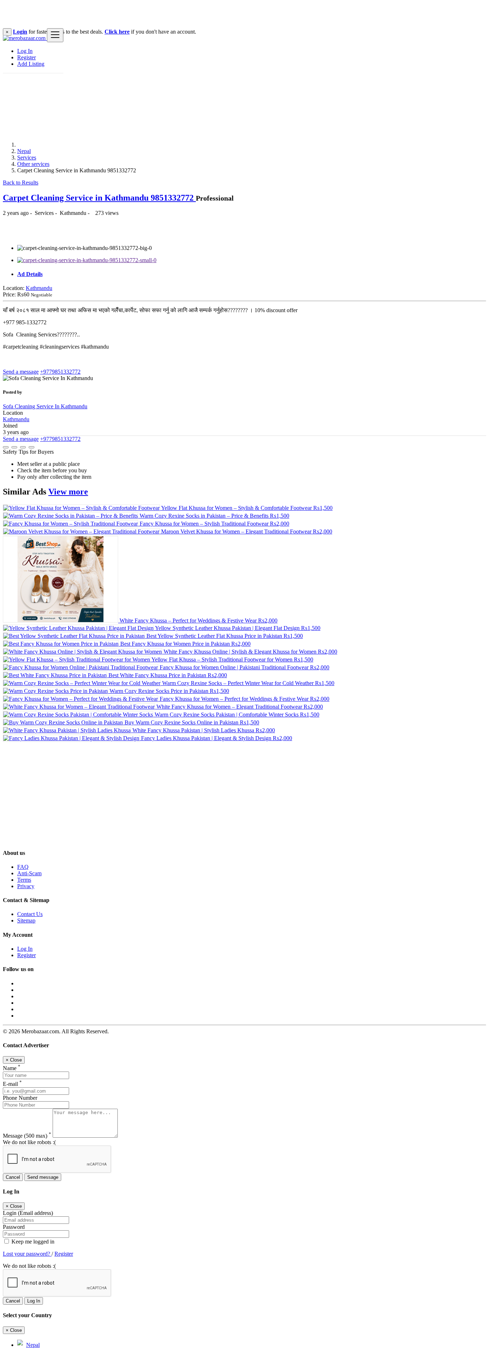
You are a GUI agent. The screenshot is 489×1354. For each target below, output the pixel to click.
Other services (33, 164)
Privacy (25, 886)
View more (68, 491)
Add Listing (30, 64)
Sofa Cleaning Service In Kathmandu (45, 406)
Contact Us (30, 914)
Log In (25, 51)
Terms (24, 880)
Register (26, 57)
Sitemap (26, 920)
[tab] (251, 274)
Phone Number (20, 1098)
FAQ (23, 867)
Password (14, 1227)
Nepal (24, 151)
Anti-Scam (29, 873)
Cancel (13, 1177)
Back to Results (20, 182)
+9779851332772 (60, 372)
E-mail (12, 1084)
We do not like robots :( (29, 1142)
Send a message (21, 372)
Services (26, 157)
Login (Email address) (28, 1213)
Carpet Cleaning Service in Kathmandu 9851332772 (99, 197)
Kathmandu (39, 288)
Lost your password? (27, 1254)
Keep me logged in (32, 1242)
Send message (42, 1177)
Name (11, 1068)
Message (27, 1136)
